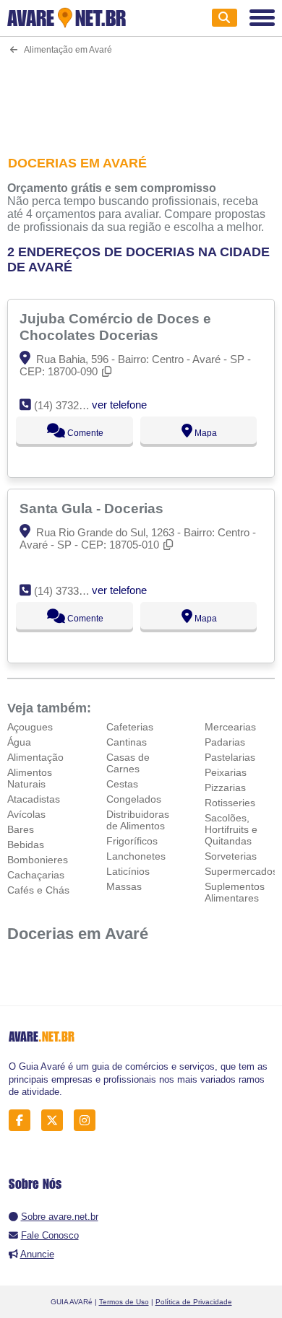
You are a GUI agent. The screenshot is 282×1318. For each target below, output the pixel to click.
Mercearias (230, 727)
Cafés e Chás (38, 890)
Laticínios (128, 871)
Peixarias (226, 772)
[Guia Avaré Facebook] (23, 1120)
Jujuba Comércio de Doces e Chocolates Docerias (115, 326)
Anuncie (37, 1254)
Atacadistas (33, 799)
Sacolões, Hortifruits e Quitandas (231, 829)
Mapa (204, 433)
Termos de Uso (124, 1302)
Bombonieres (37, 859)
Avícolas (26, 814)
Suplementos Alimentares (235, 892)
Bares (20, 829)
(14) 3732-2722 (70, 405)
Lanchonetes (136, 856)
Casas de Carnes (128, 762)
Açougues (30, 727)
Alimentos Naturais (29, 778)
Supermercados (241, 871)
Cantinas (126, 742)
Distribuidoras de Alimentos (137, 820)
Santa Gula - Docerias (93, 508)
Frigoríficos (132, 841)
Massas (124, 886)
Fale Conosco (50, 1235)
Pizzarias (225, 787)
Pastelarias (230, 757)
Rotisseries (230, 802)
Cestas (122, 784)
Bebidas (25, 844)
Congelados (133, 799)
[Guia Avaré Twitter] (56, 1120)
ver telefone (119, 404)
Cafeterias (129, 727)
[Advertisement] (141, 96)
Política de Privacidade (193, 1302)
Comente (84, 433)
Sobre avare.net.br (59, 1216)
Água (19, 742)
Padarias (225, 742)
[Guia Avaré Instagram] (88, 1120)
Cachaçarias (35, 875)
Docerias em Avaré (77, 934)
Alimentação (35, 757)
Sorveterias (231, 856)
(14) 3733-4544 (70, 591)
